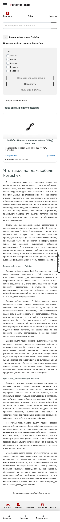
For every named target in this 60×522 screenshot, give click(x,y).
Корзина (53, 16)
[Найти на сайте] (54, 25)
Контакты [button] (7, 16)
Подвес (14, 59)
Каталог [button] (8, 508)
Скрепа (14, 63)
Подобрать (30, 84)
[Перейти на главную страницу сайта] (24, 5)
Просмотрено (42, 518)
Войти (30, 16)
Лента (13, 56)
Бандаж (14, 71)
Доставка (30, 508)
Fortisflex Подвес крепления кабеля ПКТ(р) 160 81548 (30, 142)
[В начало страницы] (54, 516)
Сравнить (7, 518)
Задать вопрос (59, 261)
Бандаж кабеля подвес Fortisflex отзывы (31, 493)
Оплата (18, 508)
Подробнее (10, 155)
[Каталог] (5, 4)
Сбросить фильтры (31, 90)
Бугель (14, 67)
